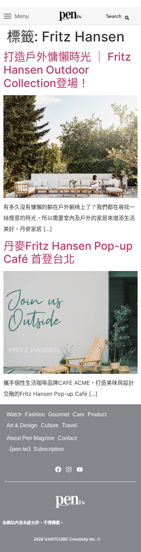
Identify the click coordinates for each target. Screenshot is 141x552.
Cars (78, 414)
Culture (50, 425)
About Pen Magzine (30, 438)
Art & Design (22, 425)
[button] (127, 18)
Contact (67, 438)
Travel (69, 425)
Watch (14, 414)
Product (97, 414)
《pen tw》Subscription (35, 449)
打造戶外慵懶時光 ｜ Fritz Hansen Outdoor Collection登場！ (67, 70)
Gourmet (58, 414)
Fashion (35, 414)
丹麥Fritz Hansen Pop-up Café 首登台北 (68, 252)
